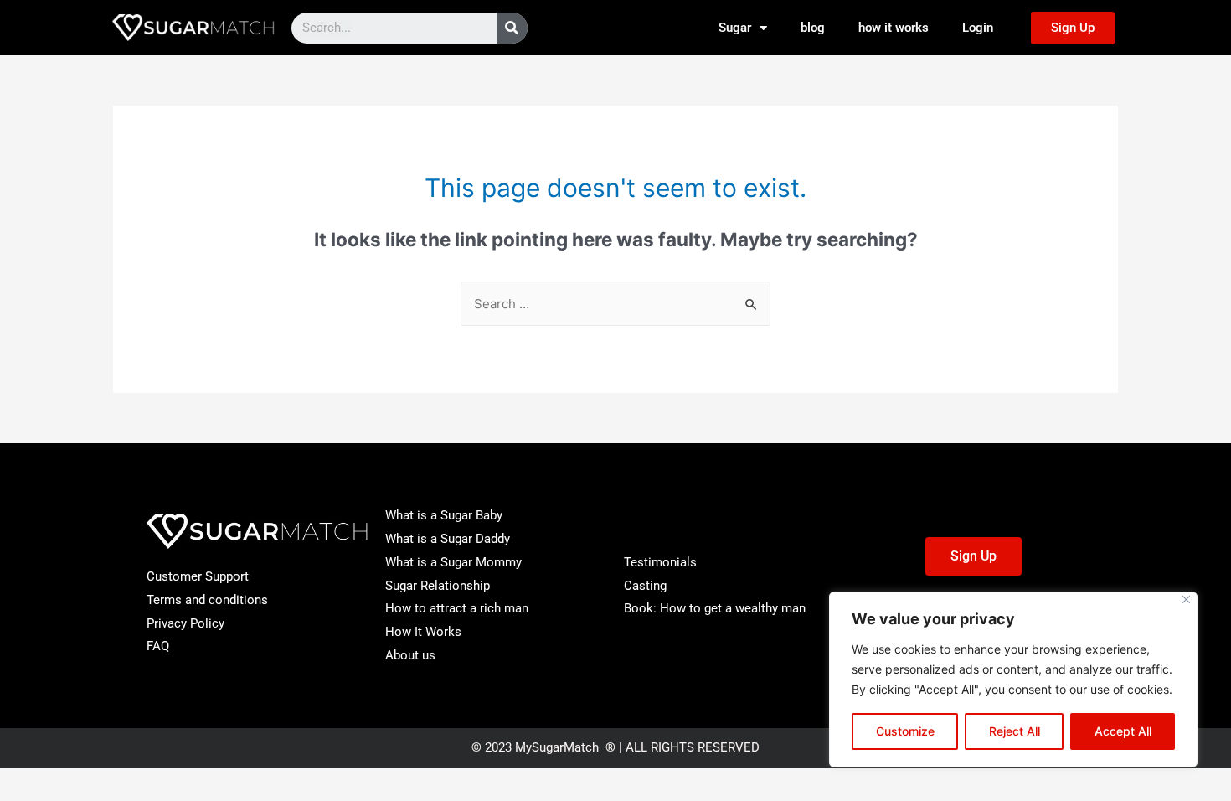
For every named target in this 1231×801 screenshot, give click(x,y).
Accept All (1123, 731)
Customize (905, 731)
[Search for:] (615, 304)
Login (977, 27)
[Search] (512, 28)
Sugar (735, 27)
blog (813, 27)
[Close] (1186, 599)
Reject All (1014, 731)
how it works (893, 27)
